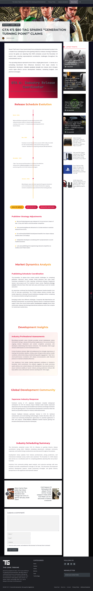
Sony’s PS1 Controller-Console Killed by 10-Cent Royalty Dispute (74, 62)
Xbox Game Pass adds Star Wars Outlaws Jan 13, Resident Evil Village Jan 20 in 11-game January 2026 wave (22, 493)
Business (6, 25)
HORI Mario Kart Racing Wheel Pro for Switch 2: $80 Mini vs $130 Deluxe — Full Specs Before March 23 (79, 184)
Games (12, 25)
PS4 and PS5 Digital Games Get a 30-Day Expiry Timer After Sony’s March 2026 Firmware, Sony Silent (79, 155)
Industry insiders (24, 165)
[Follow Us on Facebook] (65, 564)
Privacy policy (75, 587)
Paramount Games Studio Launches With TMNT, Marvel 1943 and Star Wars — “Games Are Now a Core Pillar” (74, 125)
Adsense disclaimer (63, 2)
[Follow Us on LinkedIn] (74, 564)
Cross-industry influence (30, 419)
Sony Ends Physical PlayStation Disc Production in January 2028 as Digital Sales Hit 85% (74, 82)
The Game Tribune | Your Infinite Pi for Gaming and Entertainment (28, 2)
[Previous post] (7, 494)
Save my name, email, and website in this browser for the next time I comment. (29, 545)
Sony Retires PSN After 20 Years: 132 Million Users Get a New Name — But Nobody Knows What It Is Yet (79, 169)
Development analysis (41, 303)
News (18, 25)
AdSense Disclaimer (85, 587)
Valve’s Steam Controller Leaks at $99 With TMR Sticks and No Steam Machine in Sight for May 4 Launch (79, 141)
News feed (74, 2)
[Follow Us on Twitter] (68, 564)
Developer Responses (48, 207)
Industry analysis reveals (32, 67)
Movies (35, 571)
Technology (36, 576)
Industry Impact (17, 207)
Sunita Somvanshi (10, 38)
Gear (34, 573)
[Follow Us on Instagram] (71, 564)
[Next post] (59, 494)
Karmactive (18, 587)
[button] (80, 2)
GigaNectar (31, 587)
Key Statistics (31, 207)
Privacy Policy (51, 2)
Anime (35, 568)
